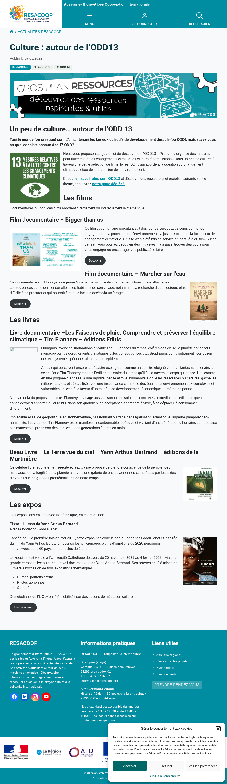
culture (44, 67)
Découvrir (95, 260)
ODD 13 (65, 67)
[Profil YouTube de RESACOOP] (46, 696)
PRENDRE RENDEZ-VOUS (177, 685)
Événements (165, 667)
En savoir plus (23, 607)
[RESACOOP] (31, 14)
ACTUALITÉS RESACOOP (39, 32)
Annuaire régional (168, 655)
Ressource (20, 67)
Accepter (129, 766)
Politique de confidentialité (164, 776)
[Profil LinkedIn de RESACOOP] (24, 696)
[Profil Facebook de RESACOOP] (14, 696)
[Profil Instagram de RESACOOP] (35, 696)
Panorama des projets (172, 661)
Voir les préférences (203, 766)
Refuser (166, 766)
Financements (166, 674)
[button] (218, 728)
